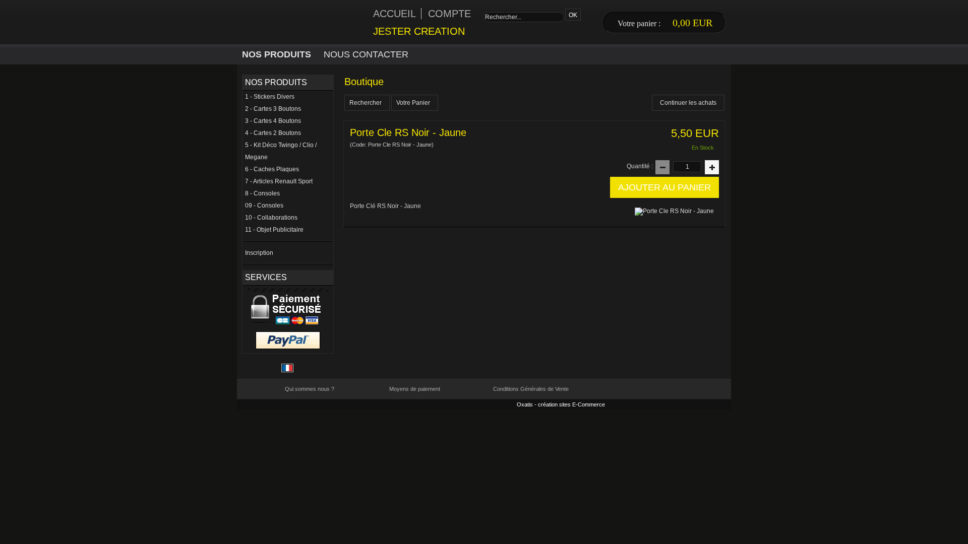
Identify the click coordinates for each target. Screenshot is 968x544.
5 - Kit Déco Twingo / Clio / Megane (281, 151)
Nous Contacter (366, 54)
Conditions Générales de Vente (531, 389)
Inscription (259, 252)
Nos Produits (276, 54)
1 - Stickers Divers (269, 96)
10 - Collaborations (271, 217)
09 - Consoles (264, 205)
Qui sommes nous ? (309, 389)
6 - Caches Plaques (272, 169)
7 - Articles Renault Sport (279, 181)
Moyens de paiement (414, 389)
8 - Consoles (262, 193)
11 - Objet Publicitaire (274, 229)
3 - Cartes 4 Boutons (273, 120)
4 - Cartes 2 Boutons (273, 133)
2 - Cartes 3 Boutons (273, 108)
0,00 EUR (692, 22)
